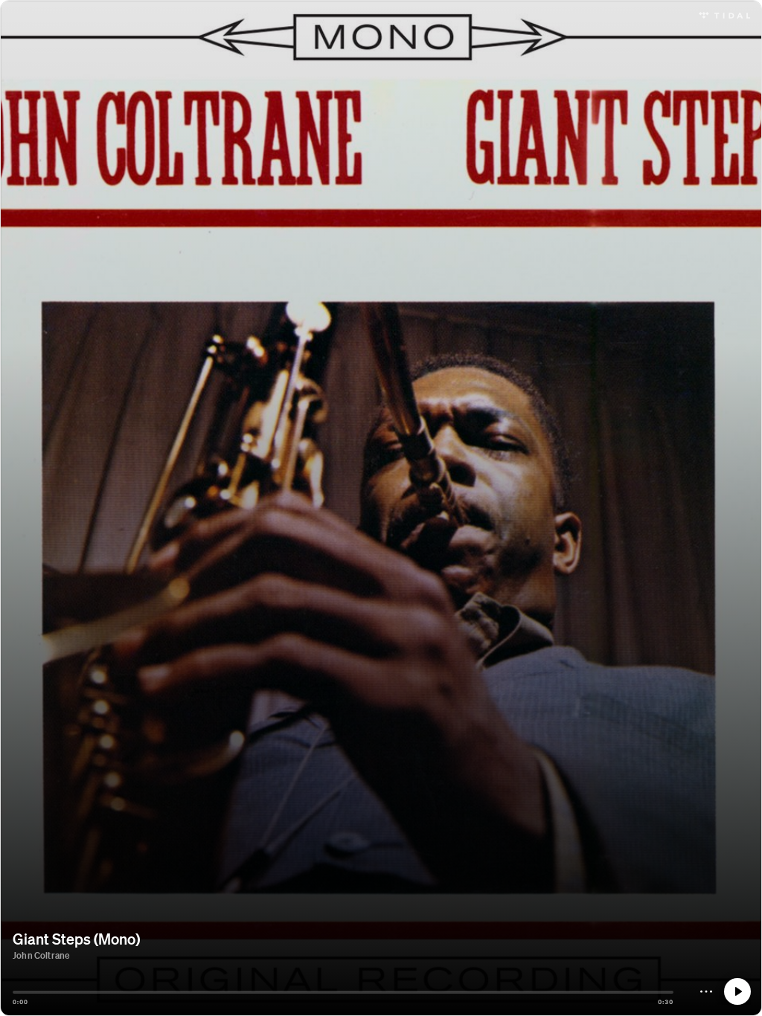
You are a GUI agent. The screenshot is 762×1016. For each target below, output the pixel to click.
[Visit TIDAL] (724, 14)
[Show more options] (706, 991)
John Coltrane (41, 955)
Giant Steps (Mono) (76, 938)
